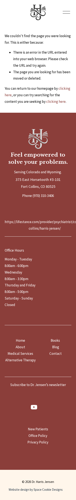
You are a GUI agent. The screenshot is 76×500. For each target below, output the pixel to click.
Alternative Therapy (20, 360)
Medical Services (20, 353)
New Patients (38, 429)
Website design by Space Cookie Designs (36, 490)
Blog (55, 347)
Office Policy (37, 435)
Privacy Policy (37, 442)
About (20, 347)
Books (55, 340)
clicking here (56, 101)
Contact (55, 353)
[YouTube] (34, 407)
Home (20, 340)
